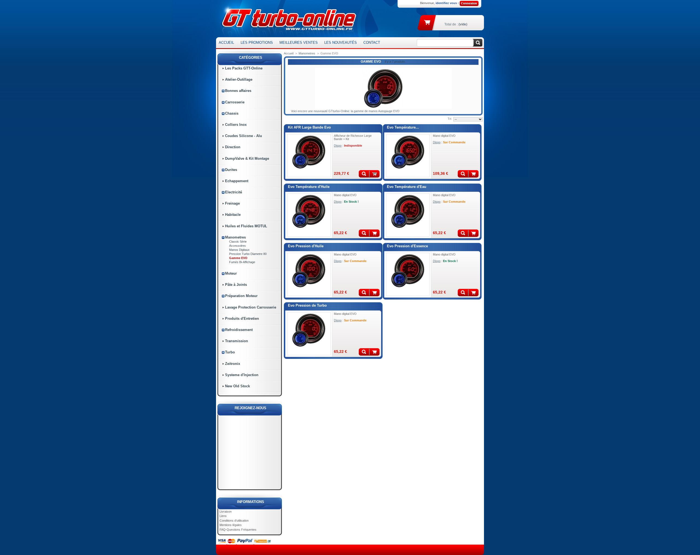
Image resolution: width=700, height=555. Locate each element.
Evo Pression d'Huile (305, 246)
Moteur (231, 273)
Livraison (226, 511)
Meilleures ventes (298, 42)
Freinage (232, 203)
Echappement (236, 181)
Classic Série (238, 241)
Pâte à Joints (236, 285)
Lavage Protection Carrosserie (250, 307)
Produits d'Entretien (242, 318)
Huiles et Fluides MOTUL (246, 226)
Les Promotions (257, 42)
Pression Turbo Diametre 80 (248, 253)
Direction (232, 147)
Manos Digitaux (239, 249)
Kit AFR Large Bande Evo (309, 127)
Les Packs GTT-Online (243, 68)
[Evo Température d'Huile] (308, 195)
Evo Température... (403, 127)
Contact (371, 42)
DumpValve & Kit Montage (247, 158)
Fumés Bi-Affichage (242, 262)
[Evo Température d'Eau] (407, 195)
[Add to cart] (473, 174)
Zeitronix (232, 364)
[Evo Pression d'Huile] (308, 254)
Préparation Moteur (241, 296)
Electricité (233, 192)
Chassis (231, 113)
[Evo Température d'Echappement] (407, 136)
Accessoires (237, 245)
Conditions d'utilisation (234, 520)
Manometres (235, 237)
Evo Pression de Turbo (307, 305)
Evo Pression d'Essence (407, 246)
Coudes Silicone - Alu (243, 136)
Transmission (236, 341)
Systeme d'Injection (241, 375)
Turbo (230, 352)
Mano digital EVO (444, 135)
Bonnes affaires (238, 91)
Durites (231, 170)
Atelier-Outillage (238, 79)
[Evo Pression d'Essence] (407, 254)
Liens (223, 516)
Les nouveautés (340, 42)
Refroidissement (239, 330)
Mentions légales (231, 525)
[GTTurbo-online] (288, 18)
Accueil (226, 42)
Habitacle (233, 215)
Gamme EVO (238, 258)
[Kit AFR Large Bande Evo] (308, 136)
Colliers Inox (236, 125)
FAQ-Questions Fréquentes (238, 529)
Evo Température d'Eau (406, 187)
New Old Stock (237, 386)
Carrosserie (234, 102)
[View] (364, 174)
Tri (449, 118)
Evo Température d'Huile (308, 187)
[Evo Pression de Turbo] (308, 314)
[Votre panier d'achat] (427, 22)
